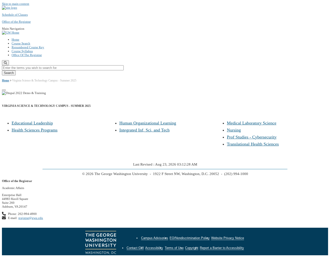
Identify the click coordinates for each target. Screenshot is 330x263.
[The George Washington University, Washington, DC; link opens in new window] (100, 243)
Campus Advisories (154, 238)
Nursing (234, 130)
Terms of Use (174, 248)
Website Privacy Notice (227, 238)
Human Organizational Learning (147, 123)
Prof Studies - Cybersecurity (252, 137)
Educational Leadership (32, 123)
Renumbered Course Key (28, 47)
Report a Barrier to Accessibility (222, 248)
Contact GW (135, 248)
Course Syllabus (22, 51)
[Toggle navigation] (4, 90)
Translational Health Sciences (253, 144)
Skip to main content (15, 4)
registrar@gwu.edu (30, 218)
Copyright (191, 248)
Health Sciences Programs (34, 130)
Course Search (21, 43)
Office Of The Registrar (27, 55)
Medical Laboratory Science (251, 123)
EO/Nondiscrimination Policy (190, 238)
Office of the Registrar (16, 21)
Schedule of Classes (15, 14)
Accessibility (154, 248)
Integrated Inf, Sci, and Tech (144, 130)
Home (15, 39)
